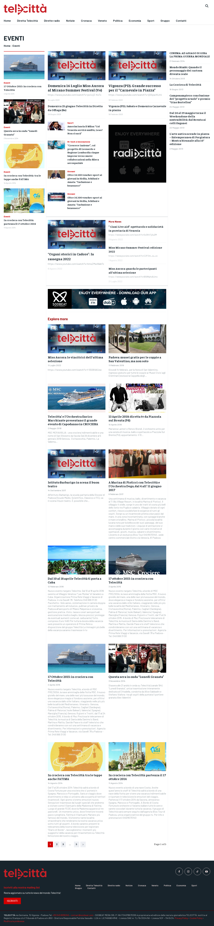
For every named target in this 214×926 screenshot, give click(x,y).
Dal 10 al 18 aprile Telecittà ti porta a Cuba (74, 580)
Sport (70, 123)
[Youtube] (206, 871)
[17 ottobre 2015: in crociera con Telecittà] (137, 560)
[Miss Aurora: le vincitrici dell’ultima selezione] (76, 338)
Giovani (71, 171)
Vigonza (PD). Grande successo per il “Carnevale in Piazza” (135, 87)
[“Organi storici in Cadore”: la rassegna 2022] (76, 234)
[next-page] (83, 844)
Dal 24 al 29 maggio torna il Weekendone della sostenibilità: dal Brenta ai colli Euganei (188, 118)
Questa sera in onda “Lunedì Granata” (136, 677)
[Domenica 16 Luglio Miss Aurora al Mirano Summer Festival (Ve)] (76, 65)
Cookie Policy (196, 918)
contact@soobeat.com (82, 915)
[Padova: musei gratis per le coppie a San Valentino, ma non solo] (137, 338)
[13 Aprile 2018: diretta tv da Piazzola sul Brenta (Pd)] (137, 398)
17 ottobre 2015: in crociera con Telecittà (131, 580)
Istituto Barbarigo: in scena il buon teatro (73, 484)
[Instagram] (188, 871)
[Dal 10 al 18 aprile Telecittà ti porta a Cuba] (76, 560)
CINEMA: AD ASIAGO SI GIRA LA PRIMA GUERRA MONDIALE (190, 54)
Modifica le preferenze (14, 921)
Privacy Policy (181, 918)
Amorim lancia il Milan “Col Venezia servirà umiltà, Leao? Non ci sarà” (85, 130)
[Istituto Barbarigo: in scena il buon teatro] (76, 463)
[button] (206, 5)
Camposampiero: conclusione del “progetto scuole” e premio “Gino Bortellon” (190, 98)
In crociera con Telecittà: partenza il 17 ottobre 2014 (137, 777)
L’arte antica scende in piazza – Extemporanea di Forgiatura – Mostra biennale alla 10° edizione (190, 139)
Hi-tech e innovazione (78, 141)
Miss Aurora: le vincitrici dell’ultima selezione (75, 359)
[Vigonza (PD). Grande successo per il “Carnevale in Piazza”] (137, 65)
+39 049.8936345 (60, 915)
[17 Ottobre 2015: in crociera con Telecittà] (24, 67)
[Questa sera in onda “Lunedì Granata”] (24, 111)
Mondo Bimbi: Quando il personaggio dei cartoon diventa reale (186, 70)
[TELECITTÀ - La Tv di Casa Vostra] (80, 9)
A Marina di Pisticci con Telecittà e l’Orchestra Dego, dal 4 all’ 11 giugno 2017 (135, 486)
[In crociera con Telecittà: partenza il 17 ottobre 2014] (24, 200)
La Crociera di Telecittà (185, 84)
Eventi (7, 83)
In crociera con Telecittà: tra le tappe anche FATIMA (75, 777)
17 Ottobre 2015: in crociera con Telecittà (70, 678)
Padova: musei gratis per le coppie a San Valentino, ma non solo (135, 359)
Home (7, 45)
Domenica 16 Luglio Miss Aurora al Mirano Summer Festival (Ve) (76, 87)
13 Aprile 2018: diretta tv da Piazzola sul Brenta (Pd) (135, 418)
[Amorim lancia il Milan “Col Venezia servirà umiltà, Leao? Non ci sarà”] (56, 126)
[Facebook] (179, 871)
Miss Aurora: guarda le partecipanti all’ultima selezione (133, 270)
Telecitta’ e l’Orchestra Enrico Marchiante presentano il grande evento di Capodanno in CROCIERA (73, 420)
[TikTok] (197, 871)
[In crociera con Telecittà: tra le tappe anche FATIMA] (24, 156)
